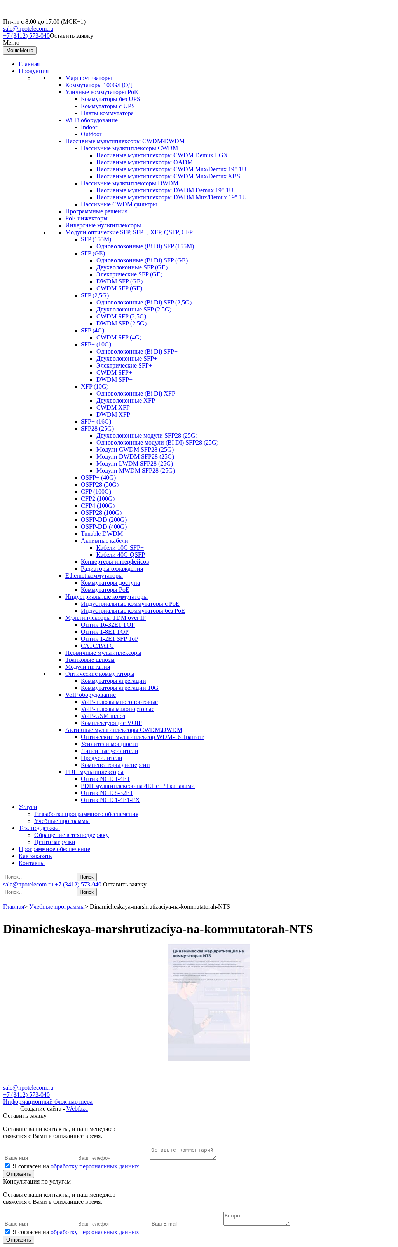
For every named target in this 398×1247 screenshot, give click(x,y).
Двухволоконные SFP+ (126, 358)
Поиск (87, 877)
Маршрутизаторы (88, 78)
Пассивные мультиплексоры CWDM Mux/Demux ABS (168, 176)
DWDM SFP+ (114, 379)
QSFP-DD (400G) (104, 526)
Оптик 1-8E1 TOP (105, 631)
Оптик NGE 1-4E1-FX (110, 800)
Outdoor (91, 134)
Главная (29, 64)
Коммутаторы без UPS (110, 99)
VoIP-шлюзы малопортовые (117, 708)
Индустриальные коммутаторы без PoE (133, 610)
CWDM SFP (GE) (119, 288)
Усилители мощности (109, 743)
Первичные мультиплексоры (103, 652)
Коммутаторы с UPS (108, 106)
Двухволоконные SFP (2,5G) (133, 309)
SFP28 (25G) (97, 428)
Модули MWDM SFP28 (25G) (135, 470)
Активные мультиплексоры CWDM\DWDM (123, 729)
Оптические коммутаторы (99, 673)
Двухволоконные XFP (125, 400)
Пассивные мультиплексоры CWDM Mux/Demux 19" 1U (171, 169)
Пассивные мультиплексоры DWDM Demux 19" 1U (165, 190)
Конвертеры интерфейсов (115, 561)
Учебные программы (62, 821)
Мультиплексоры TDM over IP (105, 617)
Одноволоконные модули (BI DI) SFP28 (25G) (157, 442)
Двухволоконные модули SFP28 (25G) (146, 435)
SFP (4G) (92, 330)
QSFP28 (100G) (101, 512)
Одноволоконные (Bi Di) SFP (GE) (142, 260)
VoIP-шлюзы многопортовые (119, 701)
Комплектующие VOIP (111, 722)
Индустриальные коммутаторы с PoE (130, 603)
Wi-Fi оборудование (91, 120)
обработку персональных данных (95, 1166)
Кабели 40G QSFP (120, 554)
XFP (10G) (94, 386)
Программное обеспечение (54, 849)
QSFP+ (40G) (98, 477)
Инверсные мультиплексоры (103, 225)
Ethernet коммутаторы (94, 575)
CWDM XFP (113, 407)
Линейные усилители (109, 750)
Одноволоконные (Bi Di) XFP (135, 393)
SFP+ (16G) (96, 421)
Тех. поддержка (39, 828)
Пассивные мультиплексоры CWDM (129, 148)
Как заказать (35, 856)
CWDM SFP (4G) (118, 337)
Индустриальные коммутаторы (106, 596)
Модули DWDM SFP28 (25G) (135, 456)
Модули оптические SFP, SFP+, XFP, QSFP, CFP (129, 232)
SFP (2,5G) (95, 295)
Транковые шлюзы (90, 659)
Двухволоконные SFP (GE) (132, 267)
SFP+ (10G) (96, 344)
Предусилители (101, 758)
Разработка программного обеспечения (86, 814)
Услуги (28, 807)
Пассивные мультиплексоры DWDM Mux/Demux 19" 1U (171, 197)
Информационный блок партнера (48, 1101)
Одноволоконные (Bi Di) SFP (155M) (145, 246)
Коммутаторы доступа (110, 582)
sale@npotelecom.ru (28, 28)
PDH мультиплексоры (94, 772)
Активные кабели (104, 540)
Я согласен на (75, 1166)
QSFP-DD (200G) (104, 519)
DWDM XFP (113, 414)
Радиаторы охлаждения (112, 568)
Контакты (32, 863)
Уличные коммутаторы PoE (101, 92)
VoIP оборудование (90, 694)
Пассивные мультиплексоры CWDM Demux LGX (162, 155)
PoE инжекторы (86, 218)
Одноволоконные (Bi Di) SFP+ (137, 351)
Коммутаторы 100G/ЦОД (98, 85)
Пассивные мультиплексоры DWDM (129, 183)
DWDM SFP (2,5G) (121, 323)
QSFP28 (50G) (100, 484)
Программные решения (96, 211)
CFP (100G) (96, 491)
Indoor (89, 127)
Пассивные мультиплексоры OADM (144, 162)
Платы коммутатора (107, 113)
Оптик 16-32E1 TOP (108, 624)
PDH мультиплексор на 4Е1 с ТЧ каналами (138, 786)
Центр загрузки (54, 842)
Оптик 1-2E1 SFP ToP (109, 638)
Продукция (34, 71)
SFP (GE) (93, 253)
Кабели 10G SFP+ (120, 547)
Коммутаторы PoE (105, 589)
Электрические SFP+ (124, 365)
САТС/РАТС (97, 645)
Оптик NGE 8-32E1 (107, 793)
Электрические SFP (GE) (129, 274)
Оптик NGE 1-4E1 (105, 779)
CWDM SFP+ (114, 372)
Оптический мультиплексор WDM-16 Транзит (142, 736)
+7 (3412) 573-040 (26, 35)
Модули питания (87, 666)
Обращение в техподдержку (71, 835)
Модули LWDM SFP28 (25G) (134, 463)
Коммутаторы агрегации (113, 680)
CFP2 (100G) (98, 498)
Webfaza (77, 1108)
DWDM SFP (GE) (119, 281)
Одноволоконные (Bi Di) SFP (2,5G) (144, 302)
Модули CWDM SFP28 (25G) (135, 449)
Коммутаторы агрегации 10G (120, 687)
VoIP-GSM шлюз (103, 715)
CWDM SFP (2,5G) (121, 316)
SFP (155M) (96, 239)
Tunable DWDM (102, 533)
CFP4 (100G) (98, 505)
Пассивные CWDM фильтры (119, 204)
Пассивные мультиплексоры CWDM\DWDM (125, 141)
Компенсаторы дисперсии (115, 765)
